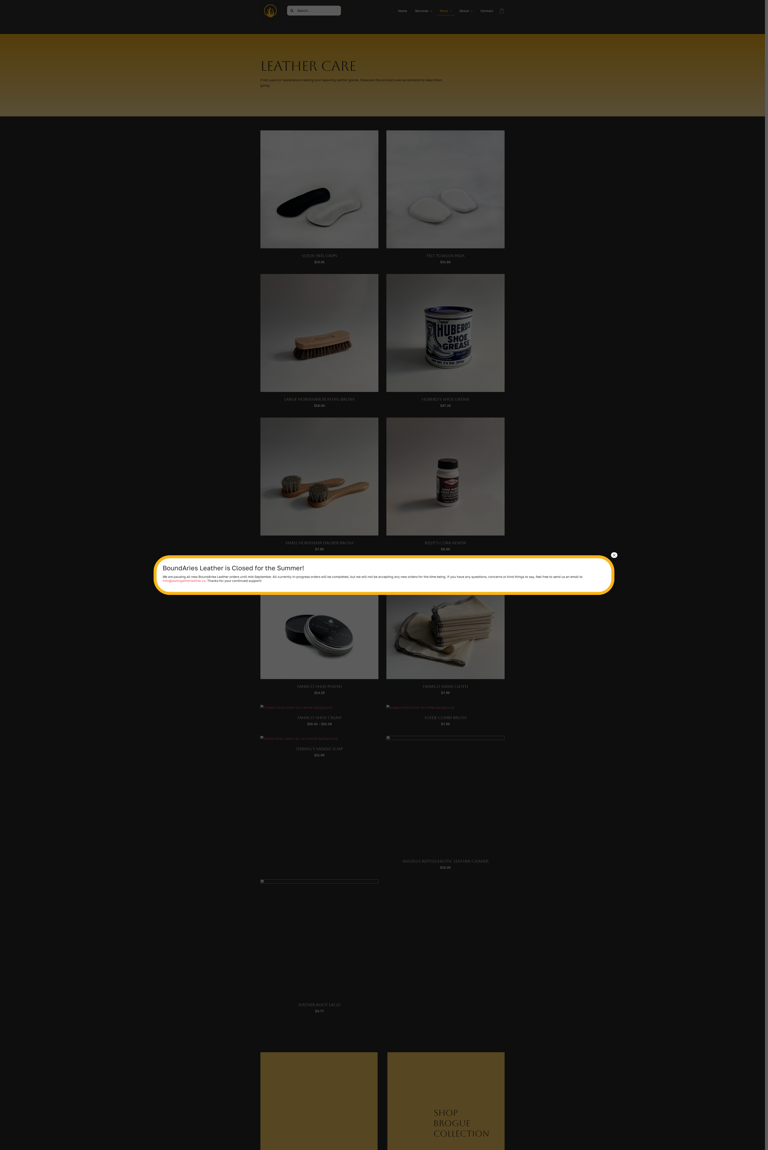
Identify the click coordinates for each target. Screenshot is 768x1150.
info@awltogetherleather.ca (184, 581)
